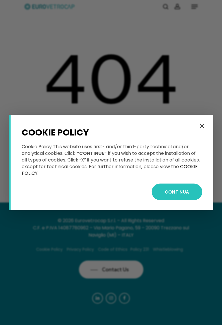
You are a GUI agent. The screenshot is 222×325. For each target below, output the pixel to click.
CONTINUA (177, 192)
